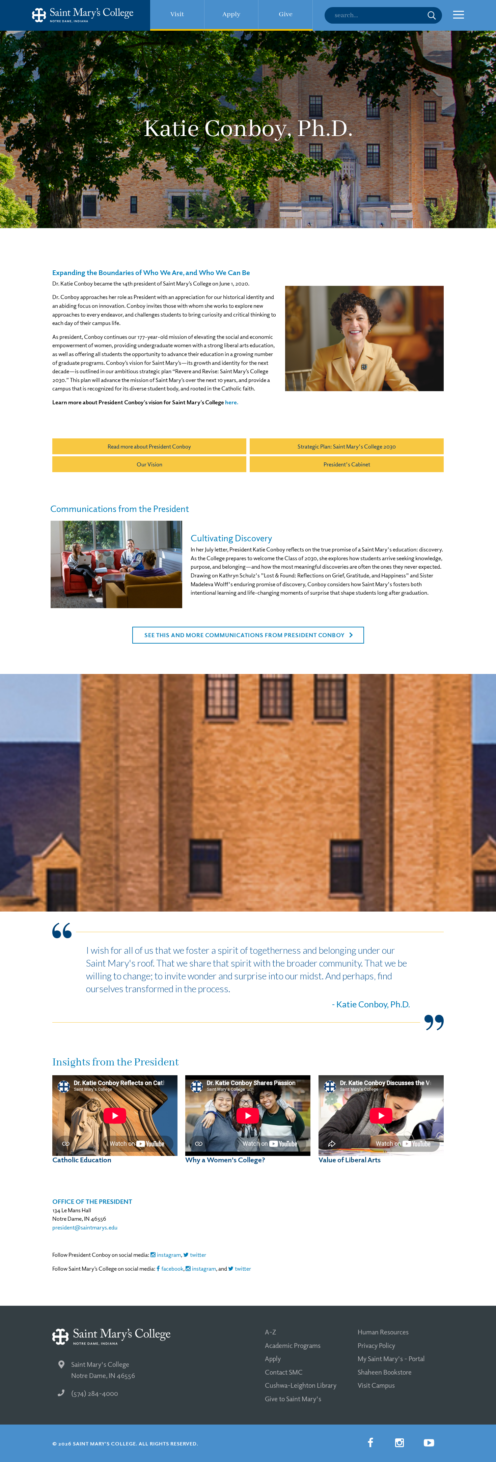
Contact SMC (284, 1372)
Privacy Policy (376, 1345)
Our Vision (149, 464)
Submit (432, 15)
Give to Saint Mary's (293, 1398)
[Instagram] (399, 1443)
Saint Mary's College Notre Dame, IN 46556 (103, 1370)
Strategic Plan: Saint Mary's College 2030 (347, 446)
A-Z (270, 1331)
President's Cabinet (347, 464)
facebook (172, 1268)
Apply (273, 1358)
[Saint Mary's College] (82, 15)
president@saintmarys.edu (84, 1227)
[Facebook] (370, 1443)
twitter (198, 1254)
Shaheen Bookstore (385, 1372)
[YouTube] (428, 1443)
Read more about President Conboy (149, 446)
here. (231, 402)
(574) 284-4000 (94, 1393)
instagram (169, 1254)
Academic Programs (293, 1345)
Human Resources (383, 1331)
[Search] (383, 15)
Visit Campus (376, 1385)
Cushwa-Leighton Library (300, 1385)
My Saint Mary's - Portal (391, 1358)
